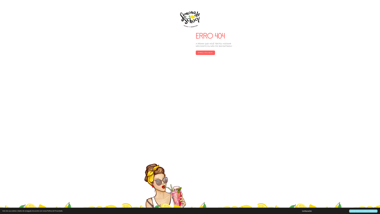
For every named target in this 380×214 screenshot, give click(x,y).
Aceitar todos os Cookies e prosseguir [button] (363, 211)
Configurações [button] (307, 211)
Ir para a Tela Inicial (205, 53)
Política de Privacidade (54, 211)
